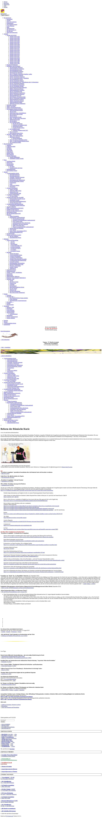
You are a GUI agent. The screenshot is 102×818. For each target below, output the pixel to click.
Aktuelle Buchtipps (14, 253)
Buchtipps (9, 252)
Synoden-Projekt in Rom (18, 127)
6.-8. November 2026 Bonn (7, 778)
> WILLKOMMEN (5, 724)
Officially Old (13, 290)
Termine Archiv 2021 (15, 43)
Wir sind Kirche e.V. (11, 30)
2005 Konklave (13, 115)
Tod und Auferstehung (15, 291)
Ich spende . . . (10, 302)
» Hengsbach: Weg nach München (18, 409)
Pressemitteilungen (11, 169)
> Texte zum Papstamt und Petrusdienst (10, 707)
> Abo (15, 734)
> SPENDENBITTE (6, 728)
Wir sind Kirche (7, 17)
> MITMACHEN (5, 725)
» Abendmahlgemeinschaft (16, 404)
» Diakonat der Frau (11, 377)
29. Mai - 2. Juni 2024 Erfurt (7, 805)
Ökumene (9, 214)
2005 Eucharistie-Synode (15, 117)
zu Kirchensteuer (14, 314)
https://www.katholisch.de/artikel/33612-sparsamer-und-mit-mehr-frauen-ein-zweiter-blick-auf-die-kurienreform (27, 490)
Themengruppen (10, 312)
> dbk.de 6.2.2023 (5, 473)
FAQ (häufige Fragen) (12, 24)
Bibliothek (6, 239)
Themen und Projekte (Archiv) (14, 235)
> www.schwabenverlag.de (9, 679)
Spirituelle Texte (10, 279)
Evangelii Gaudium (14, 261)
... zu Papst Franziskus (15, 247)
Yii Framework (9, 816)
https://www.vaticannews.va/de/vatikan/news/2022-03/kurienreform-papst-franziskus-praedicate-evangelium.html (30, 544)
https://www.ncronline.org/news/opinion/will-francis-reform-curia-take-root (21, 507)
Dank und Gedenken (11, 21)
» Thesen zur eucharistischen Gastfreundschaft (20, 412)
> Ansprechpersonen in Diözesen (9, 769)
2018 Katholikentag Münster (16, 75)
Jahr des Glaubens (14, 236)
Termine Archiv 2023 (15, 40)
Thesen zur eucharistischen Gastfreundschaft (23, 227)
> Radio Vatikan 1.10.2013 (89, 583)
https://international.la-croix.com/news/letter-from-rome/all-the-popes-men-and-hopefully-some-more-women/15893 (31, 529)
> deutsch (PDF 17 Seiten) (7, 690)
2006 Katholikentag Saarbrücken (17, 93)
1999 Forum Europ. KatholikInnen (18, 113)
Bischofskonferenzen (14, 176)
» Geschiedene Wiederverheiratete (15, 390)
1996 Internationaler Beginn (16, 110)
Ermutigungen (10, 23)
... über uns (12, 243)
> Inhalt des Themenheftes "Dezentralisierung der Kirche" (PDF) (16, 657)
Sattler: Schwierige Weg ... (19, 225)
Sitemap (5, 1)
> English (3, 631)
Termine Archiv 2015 (15, 51)
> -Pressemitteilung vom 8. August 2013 (14, 591)
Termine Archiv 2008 (15, 60)
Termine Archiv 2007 (15, 62)
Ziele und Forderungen (12, 32)
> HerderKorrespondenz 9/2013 (8, 684)
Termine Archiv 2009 (15, 59)
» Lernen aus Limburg (12, 370)
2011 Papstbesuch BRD (15, 142)
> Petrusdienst (4, 706)
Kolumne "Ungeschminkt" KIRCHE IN (16, 277)
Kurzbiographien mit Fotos (16, 168)
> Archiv (13, 746)
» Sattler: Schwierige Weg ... (16, 410)
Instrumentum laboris (17, 126)
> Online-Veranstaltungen (7, 737)
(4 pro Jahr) (7, 734)
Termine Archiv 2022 (15, 42)
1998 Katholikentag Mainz (16, 102)
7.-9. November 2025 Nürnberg (8, 790)
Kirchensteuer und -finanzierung (17, 180)
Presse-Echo (9, 162)
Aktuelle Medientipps (15, 157)
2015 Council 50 (13, 131)
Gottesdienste (10, 151)
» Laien (8, 369)
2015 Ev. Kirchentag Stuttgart (17, 80)
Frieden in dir (13, 283)
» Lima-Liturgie (10, 414)
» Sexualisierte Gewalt (12, 385)
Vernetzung (6, 306)
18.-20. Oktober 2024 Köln (9, 801)
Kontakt (5, 7)
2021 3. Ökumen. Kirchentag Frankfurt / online (21, 74)
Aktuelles (9, 145)
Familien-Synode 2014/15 (13, 209)
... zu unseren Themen (15, 251)
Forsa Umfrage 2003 (17, 221)
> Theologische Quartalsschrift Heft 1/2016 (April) (13, 656)
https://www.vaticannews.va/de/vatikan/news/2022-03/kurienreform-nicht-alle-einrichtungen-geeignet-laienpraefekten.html (32, 568)
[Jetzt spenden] (51, 353)
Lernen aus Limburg (14, 185)
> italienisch (21, 690)
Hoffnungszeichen (11, 271)
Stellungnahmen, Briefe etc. (13, 276)
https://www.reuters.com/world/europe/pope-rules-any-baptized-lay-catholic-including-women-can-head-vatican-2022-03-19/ (33, 513)
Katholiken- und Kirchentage (13, 66)
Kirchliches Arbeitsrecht (15, 178)
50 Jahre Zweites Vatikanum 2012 (15, 210)
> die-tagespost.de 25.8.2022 (7, 477)
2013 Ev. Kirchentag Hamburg (17, 83)
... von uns (12, 241)
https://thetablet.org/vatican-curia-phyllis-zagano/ (15, 517)
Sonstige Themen (14, 267)
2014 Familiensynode (15, 122)
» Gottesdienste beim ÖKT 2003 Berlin (19, 408)
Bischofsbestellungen (15, 174)
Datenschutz (6, 4)
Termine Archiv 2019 (15, 46)
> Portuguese (13, 631)
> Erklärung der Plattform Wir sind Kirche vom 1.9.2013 (14, 635)
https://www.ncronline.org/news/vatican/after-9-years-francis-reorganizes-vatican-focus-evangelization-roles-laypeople (31, 506)
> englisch (15, 690)
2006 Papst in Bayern (15, 137)
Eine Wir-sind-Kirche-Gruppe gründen (19, 298)
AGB (5, 5)
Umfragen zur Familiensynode (20, 125)
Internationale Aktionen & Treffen (15, 109)
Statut (8, 27)
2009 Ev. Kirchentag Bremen (16, 88)
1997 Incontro (13, 111)
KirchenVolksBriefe (17, 138)
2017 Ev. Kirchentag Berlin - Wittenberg (19, 78)
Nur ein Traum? (13, 288)
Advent (11, 280)
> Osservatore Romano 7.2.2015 (8, 665)
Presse (5, 160)
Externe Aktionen (11, 318)
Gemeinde (12, 284)
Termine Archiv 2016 (15, 50)
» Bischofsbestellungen (12, 359)
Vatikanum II (13, 268)
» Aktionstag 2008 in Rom (13, 375)
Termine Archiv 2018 (15, 47)
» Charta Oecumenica (12, 401)
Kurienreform (13, 182)
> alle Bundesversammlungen (8, 808)
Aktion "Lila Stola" (11, 106)
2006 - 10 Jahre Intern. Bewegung (18, 118)
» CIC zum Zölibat (11, 381)
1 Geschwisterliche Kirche (13, 173)
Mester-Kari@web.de (67, 467)
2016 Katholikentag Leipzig (16, 79)
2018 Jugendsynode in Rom (16, 133)
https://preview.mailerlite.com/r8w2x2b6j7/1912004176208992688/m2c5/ (21, 556)
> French (19, 631)
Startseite (6, 320)
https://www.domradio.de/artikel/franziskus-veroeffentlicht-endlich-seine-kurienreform (24, 541)
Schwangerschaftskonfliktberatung (18, 201)
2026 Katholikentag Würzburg (17, 68)
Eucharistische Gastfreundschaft (17, 217)
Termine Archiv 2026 (15, 38)
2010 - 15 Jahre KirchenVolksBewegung (19, 141)
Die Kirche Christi (14, 281)
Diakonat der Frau (14, 192)
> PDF (14, 680)
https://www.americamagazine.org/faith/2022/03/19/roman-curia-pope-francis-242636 (24, 521)
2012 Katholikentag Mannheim (17, 84)
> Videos (3, 738)
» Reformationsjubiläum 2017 (14, 417)
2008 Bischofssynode (15, 119)
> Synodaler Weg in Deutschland (9, 755)
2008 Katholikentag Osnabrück (17, 90)
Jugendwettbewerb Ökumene (16, 228)
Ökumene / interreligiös (15, 265)
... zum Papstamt (13, 244)
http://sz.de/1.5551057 (9, 548)
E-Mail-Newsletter (11, 146)
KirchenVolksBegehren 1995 (16, 264)
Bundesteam (9, 19)
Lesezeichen (9, 273)
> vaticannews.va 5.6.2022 (7, 481)
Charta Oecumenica (14, 216)
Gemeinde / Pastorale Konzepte (17, 177)
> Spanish (7, 631)
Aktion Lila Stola (14, 189)
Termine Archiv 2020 (15, 44)
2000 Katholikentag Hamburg (17, 99)
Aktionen (6, 34)
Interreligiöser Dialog (12, 212)
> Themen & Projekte (6, 766)
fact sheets (12, 166)
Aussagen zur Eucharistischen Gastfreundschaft (24, 220)
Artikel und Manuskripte (12, 240)
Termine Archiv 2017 (15, 48)
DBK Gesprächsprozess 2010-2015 (15, 208)
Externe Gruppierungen (12, 316)
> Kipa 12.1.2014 (5, 669)
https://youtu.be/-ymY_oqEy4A (11, 496)
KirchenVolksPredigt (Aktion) (17, 181)
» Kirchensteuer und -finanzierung (15, 365)
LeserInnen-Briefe (11, 161)
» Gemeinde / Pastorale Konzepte (14, 362)
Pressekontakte (10, 164)
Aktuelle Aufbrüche (11, 206)
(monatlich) (7, 735)
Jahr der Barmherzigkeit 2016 (14, 213)
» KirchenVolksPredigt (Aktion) (14, 366)
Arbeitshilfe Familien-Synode (16, 158)
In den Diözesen (10, 26)
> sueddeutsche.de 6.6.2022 (7, 485)
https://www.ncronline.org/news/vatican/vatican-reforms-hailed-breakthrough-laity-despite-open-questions (28, 510)
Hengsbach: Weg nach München (20, 224)
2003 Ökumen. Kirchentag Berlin (17, 97)
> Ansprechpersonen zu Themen (9, 771)
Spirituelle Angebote (11, 105)
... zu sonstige (13, 249)
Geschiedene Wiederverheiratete (17, 205)
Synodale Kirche (10, 233)
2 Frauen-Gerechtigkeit (12, 188)
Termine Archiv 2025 (15, 36)
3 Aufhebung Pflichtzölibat (13, 194)
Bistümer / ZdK (10, 307)
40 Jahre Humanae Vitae (15, 202)
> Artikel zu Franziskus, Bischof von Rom (11, 704)
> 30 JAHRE (7, 727)
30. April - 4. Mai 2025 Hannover (9, 793)
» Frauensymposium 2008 (13, 378)
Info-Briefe (9, 149)
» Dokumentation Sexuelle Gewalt (15, 384)
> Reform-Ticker (5, 743)
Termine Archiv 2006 (15, 63)
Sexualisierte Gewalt (14, 200)
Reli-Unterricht (10, 154)
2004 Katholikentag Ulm (15, 95)
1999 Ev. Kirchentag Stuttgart (17, 101)
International (3, 13)
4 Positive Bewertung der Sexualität (15, 197)
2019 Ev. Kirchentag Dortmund (17, 76)
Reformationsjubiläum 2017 (16, 232)
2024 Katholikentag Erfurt (16, 70)
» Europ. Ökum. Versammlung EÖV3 (15, 416)
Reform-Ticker (10, 153)
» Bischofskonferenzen (12, 361)
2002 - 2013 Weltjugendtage (16, 135)
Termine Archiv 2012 (15, 55)
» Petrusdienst (10, 371)
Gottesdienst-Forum (11, 269)
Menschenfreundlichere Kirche (17, 287)
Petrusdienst (12, 186)
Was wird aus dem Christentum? (17, 292)
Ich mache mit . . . (11, 296)
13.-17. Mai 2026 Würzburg (7, 782)
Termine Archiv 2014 (15, 52)
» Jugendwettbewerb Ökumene (14, 413)
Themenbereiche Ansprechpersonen (18, 300)
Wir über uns (10, 31)
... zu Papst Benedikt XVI (16, 245)
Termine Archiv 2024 (15, 39)
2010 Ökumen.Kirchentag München (18, 87)
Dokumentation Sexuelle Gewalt (17, 198)
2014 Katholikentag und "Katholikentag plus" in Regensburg (24, 82)
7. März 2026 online (7, 786)
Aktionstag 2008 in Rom (15, 190)
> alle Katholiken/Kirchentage (8, 811)
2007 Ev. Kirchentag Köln (16, 91)
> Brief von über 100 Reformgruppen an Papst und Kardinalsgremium (17, 587)
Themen (5, 172)
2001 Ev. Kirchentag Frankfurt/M (17, 98)
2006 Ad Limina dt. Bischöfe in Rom (18, 139)
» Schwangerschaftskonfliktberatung (15, 386)
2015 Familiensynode (15, 129)
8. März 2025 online (7, 797)
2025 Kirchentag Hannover (16, 67)
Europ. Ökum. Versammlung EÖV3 (18, 231)
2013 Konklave (13, 121)
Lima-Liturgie (13, 229)
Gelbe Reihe (9, 150)
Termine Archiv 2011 (15, 56)
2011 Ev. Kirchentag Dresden (17, 86)
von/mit (10, 738)
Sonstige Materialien (11, 156)
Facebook (9, 295)
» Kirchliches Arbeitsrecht (13, 363)
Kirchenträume (13, 286)
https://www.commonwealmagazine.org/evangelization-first (18, 525)
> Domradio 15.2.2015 (6, 661)
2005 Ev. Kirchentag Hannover (17, 94)
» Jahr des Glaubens (11, 421)
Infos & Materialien (8, 143)
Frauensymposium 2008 (15, 193)
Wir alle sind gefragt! (17, 123)
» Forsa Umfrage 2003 (15, 406)
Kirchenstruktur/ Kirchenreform (17, 263)
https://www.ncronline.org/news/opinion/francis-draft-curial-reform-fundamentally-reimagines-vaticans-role (29, 508)
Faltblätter (9, 147)
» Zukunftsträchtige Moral (13, 422)
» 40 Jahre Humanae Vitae (13, 388)
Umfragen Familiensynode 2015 (20, 130)
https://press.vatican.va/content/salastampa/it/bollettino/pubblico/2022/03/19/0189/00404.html (25, 500)
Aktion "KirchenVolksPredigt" (14, 107)
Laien (11, 184)
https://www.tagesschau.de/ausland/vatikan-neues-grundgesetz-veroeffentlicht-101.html (24, 552)
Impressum (6, 3)
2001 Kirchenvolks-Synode (16, 114)
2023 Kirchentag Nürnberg (16, 72)
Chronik (8, 20)
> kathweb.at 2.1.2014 (6, 674)
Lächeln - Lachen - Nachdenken (14, 272)
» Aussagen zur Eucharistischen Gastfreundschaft (21, 405)
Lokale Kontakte (10, 311)
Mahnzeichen (10, 275)
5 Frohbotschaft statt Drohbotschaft (15, 204)
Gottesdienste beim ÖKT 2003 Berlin (21, 223)
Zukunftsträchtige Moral (15, 237)
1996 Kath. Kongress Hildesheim (17, 103)
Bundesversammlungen (12, 64)
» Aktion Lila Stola (11, 374)
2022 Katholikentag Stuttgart (16, 71)
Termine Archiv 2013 (15, 54)
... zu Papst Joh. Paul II (15, 248)
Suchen (2, 721)
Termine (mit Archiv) (12, 35)
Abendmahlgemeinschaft (18, 219)
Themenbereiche (10, 28)
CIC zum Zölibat (14, 196)
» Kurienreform (10, 367)
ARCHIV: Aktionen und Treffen (14, 134)
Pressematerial (10, 165)
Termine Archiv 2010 (15, 58)
